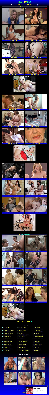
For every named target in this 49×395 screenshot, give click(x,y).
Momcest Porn (7, 342)
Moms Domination (38, 336)
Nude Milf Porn (38, 345)
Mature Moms (22, 327)
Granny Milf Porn (8, 345)
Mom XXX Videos (38, 344)
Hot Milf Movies (7, 339)
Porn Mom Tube (7, 336)
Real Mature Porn (38, 350)
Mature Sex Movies (8, 333)
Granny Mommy (22, 330)
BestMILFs (21, 342)
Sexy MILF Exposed (8, 348)
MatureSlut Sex (7, 341)
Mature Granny (7, 344)
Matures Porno (23, 341)
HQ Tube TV (21, 337)
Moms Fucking (22, 347)
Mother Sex (37, 327)
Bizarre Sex (6, 327)
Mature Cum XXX (7, 337)
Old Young (36, 347)
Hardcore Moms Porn (24, 348)
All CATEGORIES (23, 321)
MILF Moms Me (37, 342)
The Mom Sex (22, 336)
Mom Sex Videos (23, 345)
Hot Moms (36, 333)
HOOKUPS (29, 4)
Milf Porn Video (23, 344)
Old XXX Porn (37, 348)
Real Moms (21, 333)
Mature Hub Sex (38, 339)
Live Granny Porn (38, 337)
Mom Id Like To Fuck (24, 339)
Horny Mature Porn (24, 350)
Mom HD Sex (6, 347)
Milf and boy (37, 341)
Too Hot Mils (6, 350)
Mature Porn (37, 330)
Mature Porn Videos (8, 330)
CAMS (19, 4)
